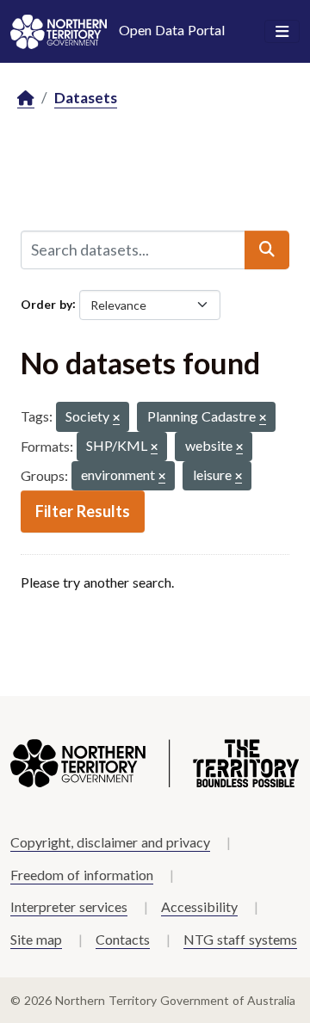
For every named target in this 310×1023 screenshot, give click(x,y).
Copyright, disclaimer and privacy (110, 842)
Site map (36, 939)
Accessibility (199, 906)
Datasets (85, 98)
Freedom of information (81, 874)
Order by (46, 303)
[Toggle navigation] (282, 32)
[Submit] (267, 249)
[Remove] (116, 418)
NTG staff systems (240, 939)
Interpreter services (68, 906)
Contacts (123, 939)
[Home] (25, 98)
